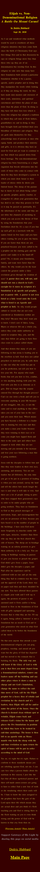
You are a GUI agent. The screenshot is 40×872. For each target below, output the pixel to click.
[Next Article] (28, 828)
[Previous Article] (13, 828)
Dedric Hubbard (20, 849)
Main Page (19, 857)
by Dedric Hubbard (20, 28)
